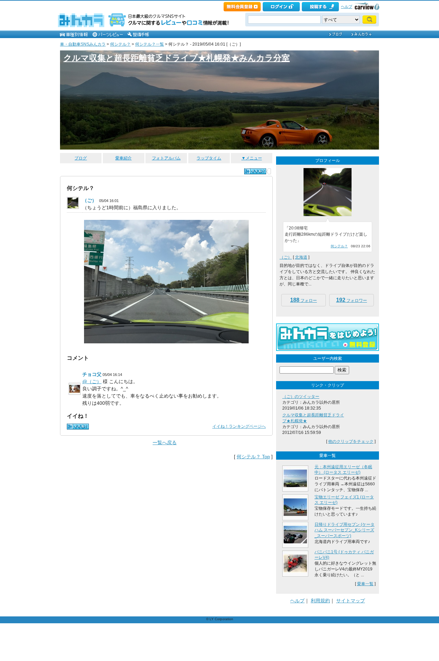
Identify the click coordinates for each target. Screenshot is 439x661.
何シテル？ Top (253, 456)
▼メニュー (251, 158)
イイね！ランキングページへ (239, 426)
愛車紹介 (123, 158)
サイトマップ (350, 600)
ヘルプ (346, 6)
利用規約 (320, 600)
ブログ (80, 158)
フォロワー (351, 300)
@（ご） (92, 381)
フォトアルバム (166, 158)
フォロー (303, 300)
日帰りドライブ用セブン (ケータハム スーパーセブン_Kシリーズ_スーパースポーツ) (345, 530)
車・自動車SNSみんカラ (83, 44)
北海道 (301, 257)
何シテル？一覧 (149, 44)
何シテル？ (120, 44)
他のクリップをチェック (350, 441)
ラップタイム (209, 158)
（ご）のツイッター (300, 396)
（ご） (89, 200)
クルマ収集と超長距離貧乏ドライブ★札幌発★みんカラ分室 (176, 57)
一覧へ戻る (165, 442)
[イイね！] (255, 171)
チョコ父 (92, 374)
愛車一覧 (365, 583)
